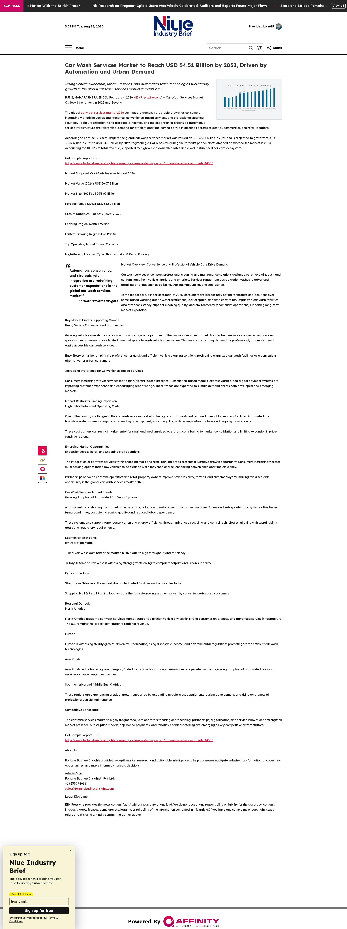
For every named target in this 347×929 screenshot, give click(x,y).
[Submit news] (42, 450)
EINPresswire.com (147, 97)
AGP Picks (12, 6)
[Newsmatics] (42, 478)
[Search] (250, 48)
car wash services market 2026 (102, 112)
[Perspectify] (42, 459)
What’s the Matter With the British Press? (45, 6)
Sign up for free (39, 910)
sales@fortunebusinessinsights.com (89, 788)
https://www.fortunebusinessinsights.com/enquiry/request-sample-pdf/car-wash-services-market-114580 (139, 163)
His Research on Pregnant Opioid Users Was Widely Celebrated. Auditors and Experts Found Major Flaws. (180, 6)
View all (338, 5)
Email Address (21, 894)
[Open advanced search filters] (259, 48)
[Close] (70, 850)
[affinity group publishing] (42, 469)
